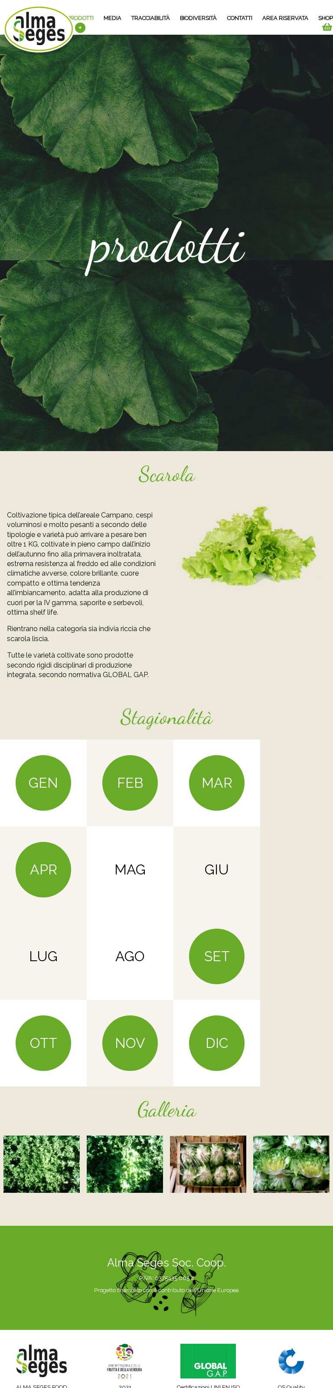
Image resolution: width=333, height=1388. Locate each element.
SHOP (325, 18)
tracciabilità (150, 18)
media (112, 18)
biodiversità (198, 18)
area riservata (285, 18)
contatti (239, 18)
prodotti (80, 18)
